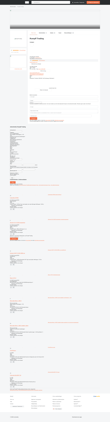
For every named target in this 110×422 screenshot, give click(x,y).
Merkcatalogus (34, 408)
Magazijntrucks (13, 390)
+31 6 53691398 (42, 69)
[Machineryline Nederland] (16, 2)
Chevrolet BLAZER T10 (15, 375)
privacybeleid (48, 120)
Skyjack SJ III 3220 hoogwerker (17, 222)
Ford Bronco (13, 350)
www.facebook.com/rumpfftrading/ (36, 74)
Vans (20, 390)
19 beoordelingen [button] (22, 50)
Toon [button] (37, 69)
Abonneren (14, 238)
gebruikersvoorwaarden (59, 120)
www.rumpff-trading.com (35, 72)
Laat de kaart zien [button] (52, 88)
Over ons (12, 399)
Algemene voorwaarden (36, 399)
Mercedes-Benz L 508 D (15, 300)
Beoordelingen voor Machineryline (38, 405)
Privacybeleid (34, 401)
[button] (36, 64)
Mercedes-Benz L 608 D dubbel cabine (19, 325)
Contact (11, 403)
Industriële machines (38, 390)
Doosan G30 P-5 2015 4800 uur (17, 253)
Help (11, 401)
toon (12, 177)
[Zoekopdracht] (32, 2)
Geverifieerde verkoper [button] (34, 56)
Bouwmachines (31, 390)
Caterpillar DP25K (14, 197)
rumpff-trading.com (33, 62)
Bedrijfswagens (24, 390)
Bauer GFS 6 (13, 278)
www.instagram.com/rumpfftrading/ (37, 73)
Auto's (17, 390)
